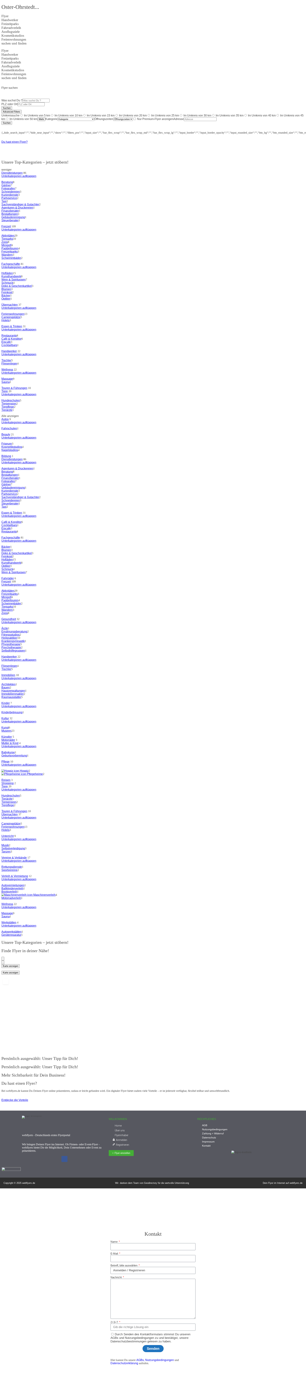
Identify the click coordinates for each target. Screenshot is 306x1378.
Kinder (5, 703)
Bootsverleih (9, 891)
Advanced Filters (11, 111)
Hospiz (24, 770)
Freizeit (6, 226)
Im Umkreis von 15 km (101, 115)
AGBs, (140, 1360)
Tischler (6, 360)
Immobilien (8, 675)
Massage (7, 378)
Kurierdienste (9, 194)
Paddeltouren (9, 248)
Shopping (7, 783)
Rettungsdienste (11, 866)
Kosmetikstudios (11, 446)
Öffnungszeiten (103, 119)
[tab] (2, 958)
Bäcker (5, 295)
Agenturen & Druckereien (17, 207)
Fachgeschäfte (10, 263)
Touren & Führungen (14, 388)
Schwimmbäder (11, 257)
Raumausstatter (11, 697)
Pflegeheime (34, 773)
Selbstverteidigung (13, 848)
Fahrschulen (9, 428)
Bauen (5, 687)
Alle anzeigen (10, 416)
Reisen (5, 780)
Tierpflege (7, 406)
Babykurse (8, 752)
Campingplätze (11, 317)
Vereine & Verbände (14, 857)
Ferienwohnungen (12, 313)
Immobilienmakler (12, 693)
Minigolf (6, 245)
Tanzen (6, 851)
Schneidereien (10, 191)
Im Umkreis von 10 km (68, 115)
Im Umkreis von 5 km (37, 115)
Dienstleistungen (12, 172)
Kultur (5, 718)
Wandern (7, 254)
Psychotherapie (11, 647)
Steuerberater (10, 220)
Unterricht (7, 836)
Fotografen (8, 188)
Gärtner (6, 185)
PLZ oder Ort (9, 104)
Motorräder (8, 739)
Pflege (5, 761)
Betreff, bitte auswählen (124, 1265)
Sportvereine (9, 870)
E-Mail (114, 1253)
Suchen (7, 108)
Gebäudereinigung (13, 217)
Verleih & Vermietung (14, 876)
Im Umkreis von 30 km (197, 115)
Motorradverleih (11, 898)
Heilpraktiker (9, 637)
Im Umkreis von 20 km (133, 115)
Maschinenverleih (44, 894)
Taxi (4, 201)
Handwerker (9, 351)
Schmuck (7, 282)
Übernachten (9, 304)
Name (114, 1241)
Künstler (6, 736)
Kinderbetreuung (11, 712)
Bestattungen (9, 213)
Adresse (178, 119)
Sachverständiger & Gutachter (20, 204)
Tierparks (7, 238)
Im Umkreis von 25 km (165, 115)
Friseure (6, 443)
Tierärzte (6, 409)
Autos (5, 419)
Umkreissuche (10, 115)
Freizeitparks (9, 251)
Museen (6, 730)
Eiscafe (6, 341)
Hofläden (7, 273)
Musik (5, 845)
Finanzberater (10, 210)
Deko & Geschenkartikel (16, 285)
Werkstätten (8, 922)
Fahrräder (7, 578)
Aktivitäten (8, 235)
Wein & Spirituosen (13, 279)
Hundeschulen (10, 400)
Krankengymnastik (13, 641)
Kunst (5, 727)
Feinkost (6, 292)
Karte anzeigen (10, 966)
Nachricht (116, 1277)
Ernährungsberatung (14, 631)
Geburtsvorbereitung (14, 755)
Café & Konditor (11, 338)
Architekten (8, 684)
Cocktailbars (9, 345)
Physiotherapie (10, 644)
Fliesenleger (9, 363)
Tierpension (8, 403)
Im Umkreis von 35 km (229, 115)
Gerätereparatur (11, 934)
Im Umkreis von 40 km (262, 115)
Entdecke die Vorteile (14, 1100)
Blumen (6, 289)
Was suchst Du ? (11, 100)
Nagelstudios (9, 450)
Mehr (41, 119)
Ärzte (4, 628)
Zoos (4, 241)
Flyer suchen (9, 87)
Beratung (7, 182)
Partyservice (9, 198)
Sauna (5, 381)
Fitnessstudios (10, 634)
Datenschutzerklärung (124, 1363)
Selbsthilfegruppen (13, 650)
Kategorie (51, 119)
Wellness (7, 369)
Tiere (4, 391)
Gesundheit (8, 619)
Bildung (6, 456)
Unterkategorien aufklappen (18, 176)
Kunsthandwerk (11, 276)
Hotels (5, 320)
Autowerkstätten (11, 931)
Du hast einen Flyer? (14, 141)
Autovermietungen (12, 885)
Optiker (5, 298)
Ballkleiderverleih (12, 888)
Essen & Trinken (11, 326)
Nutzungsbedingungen (159, 1360)
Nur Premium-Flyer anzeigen (155, 119)
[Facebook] (64, 1159)
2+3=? (114, 1322)
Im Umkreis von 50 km (23, 119)
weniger (6, 169)
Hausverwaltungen (13, 690)
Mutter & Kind (9, 743)
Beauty (5, 434)
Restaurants (9, 335)
